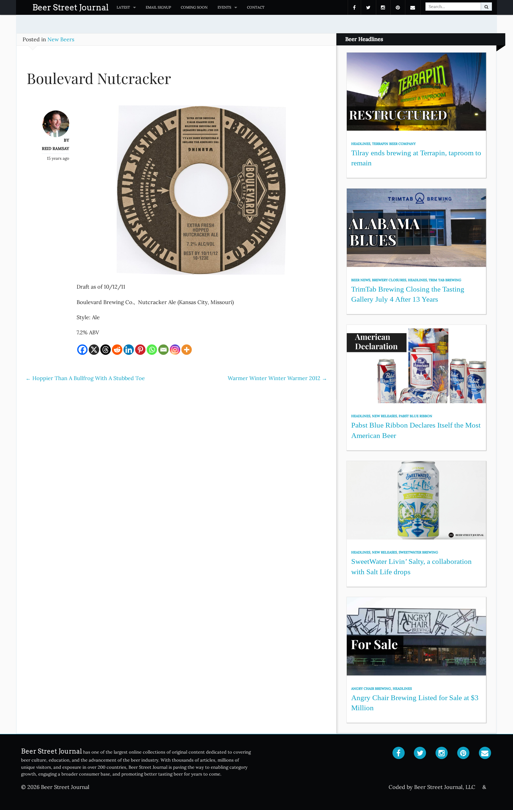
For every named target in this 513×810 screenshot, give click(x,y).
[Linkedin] (129, 349)
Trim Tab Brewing (445, 280)
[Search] (486, 6)
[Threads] (105, 349)
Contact (256, 7)
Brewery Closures (389, 280)
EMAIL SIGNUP (158, 7)
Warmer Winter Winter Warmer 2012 (277, 378)
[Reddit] (117, 349)
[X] (94, 349)
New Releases (384, 416)
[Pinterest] (140, 349)
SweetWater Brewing (418, 552)
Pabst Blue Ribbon (415, 416)
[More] (186, 349)
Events (224, 7)
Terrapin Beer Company (394, 144)
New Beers (61, 39)
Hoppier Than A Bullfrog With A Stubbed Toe (85, 378)
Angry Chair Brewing (371, 688)
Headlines (360, 144)
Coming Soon (194, 7)
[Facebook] (82, 349)
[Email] (163, 349)
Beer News (360, 280)
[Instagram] (175, 349)
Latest (123, 7)
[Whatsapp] (152, 349)
